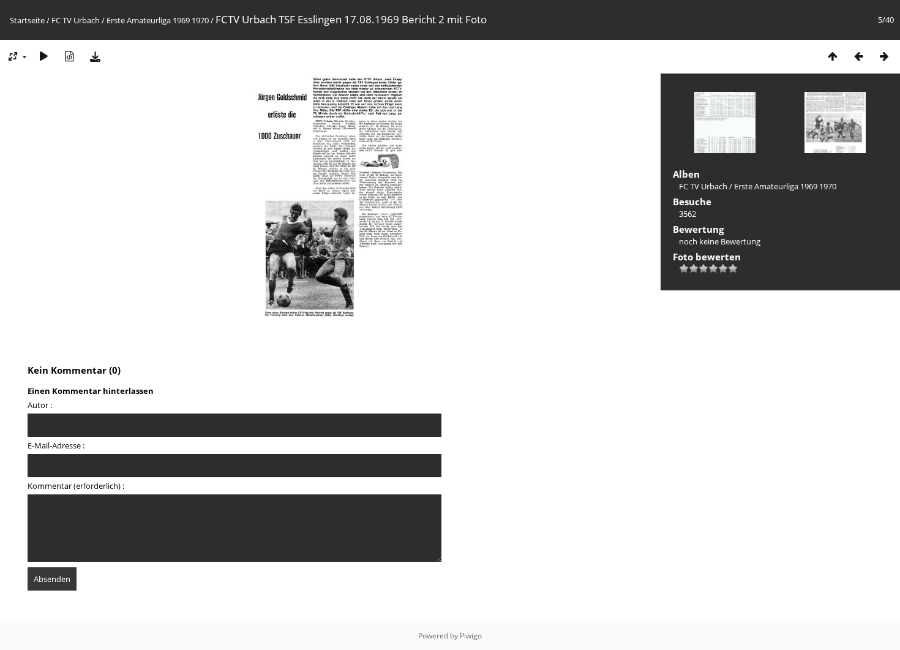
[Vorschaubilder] (833, 56)
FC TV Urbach (75, 20)
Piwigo (471, 635)
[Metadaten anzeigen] (69, 56)
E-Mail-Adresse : (56, 445)
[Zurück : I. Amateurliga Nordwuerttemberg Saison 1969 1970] (858, 56)
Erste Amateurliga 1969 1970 (158, 20)
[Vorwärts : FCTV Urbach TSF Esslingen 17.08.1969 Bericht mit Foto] (884, 56)
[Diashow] (43, 56)
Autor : (40, 404)
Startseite (27, 20)
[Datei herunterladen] (95, 56)
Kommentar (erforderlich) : (76, 485)
